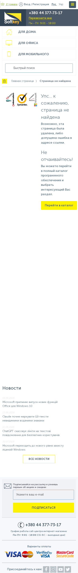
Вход (27, 4)
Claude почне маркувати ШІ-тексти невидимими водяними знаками (25, 418)
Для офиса (28, 43)
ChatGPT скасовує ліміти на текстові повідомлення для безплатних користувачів (31, 433)
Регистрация (41, 4)
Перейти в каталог (59, 205)
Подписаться (43, 507)
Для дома (27, 32)
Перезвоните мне (40, 18)
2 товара (11, 4)
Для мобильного (33, 54)
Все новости (39, 459)
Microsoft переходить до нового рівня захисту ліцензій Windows (33, 447)
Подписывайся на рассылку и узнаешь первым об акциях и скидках (35, 486)
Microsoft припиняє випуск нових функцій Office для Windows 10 (30, 404)
